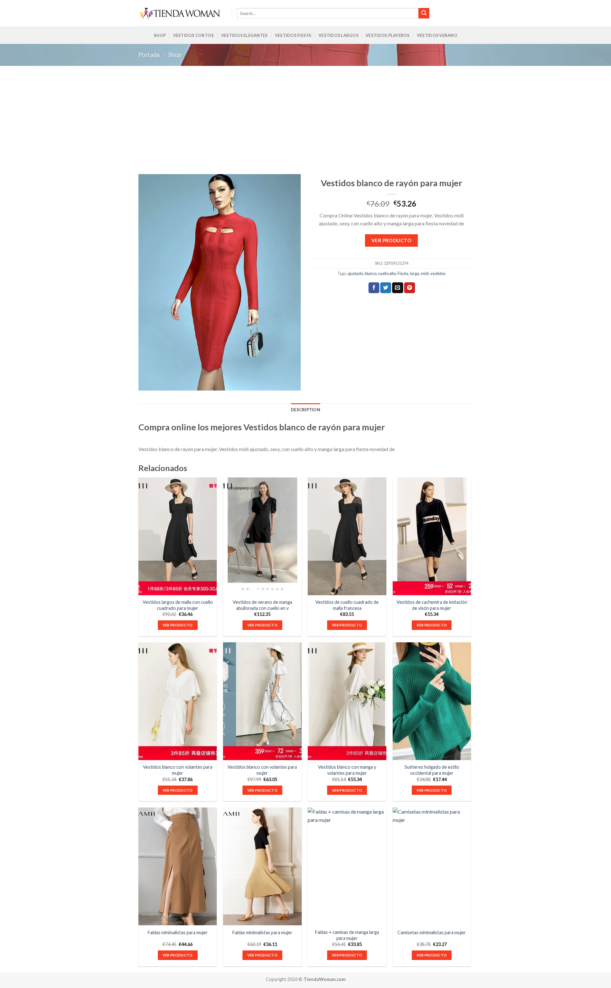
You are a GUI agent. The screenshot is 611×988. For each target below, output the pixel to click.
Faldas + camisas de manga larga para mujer (347, 935)
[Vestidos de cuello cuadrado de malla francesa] (347, 536)
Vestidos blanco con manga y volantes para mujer (347, 770)
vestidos (438, 273)
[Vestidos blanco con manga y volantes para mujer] (347, 701)
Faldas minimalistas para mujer (178, 932)
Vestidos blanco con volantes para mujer (177, 770)
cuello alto (387, 273)
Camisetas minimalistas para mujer (431, 932)
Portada (149, 54)
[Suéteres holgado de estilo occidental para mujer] (432, 701)
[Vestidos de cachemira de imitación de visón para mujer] (432, 536)
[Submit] (423, 13)
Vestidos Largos (339, 35)
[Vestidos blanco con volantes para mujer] (177, 701)
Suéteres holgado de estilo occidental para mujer (431, 770)
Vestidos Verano (437, 35)
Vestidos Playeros (388, 35)
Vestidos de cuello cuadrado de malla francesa (347, 605)
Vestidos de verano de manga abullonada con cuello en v (262, 605)
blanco (370, 273)
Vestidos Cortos (193, 35)
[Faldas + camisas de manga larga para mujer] (347, 866)
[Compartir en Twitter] (385, 287)
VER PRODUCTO (391, 240)
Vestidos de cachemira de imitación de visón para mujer (432, 605)
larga (414, 273)
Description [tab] (305, 409)
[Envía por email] (397, 287)
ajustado (355, 273)
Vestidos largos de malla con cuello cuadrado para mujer (178, 605)
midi (425, 273)
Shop (160, 35)
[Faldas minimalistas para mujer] (177, 866)
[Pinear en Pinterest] (409, 287)
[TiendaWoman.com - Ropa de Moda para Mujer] (180, 13)
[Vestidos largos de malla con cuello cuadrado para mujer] (177, 536)
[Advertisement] (305, 113)
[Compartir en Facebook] (374, 287)
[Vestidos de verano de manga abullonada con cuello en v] (262, 536)
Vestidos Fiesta (293, 35)
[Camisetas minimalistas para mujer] (432, 866)
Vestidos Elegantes (244, 35)
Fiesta (402, 273)
